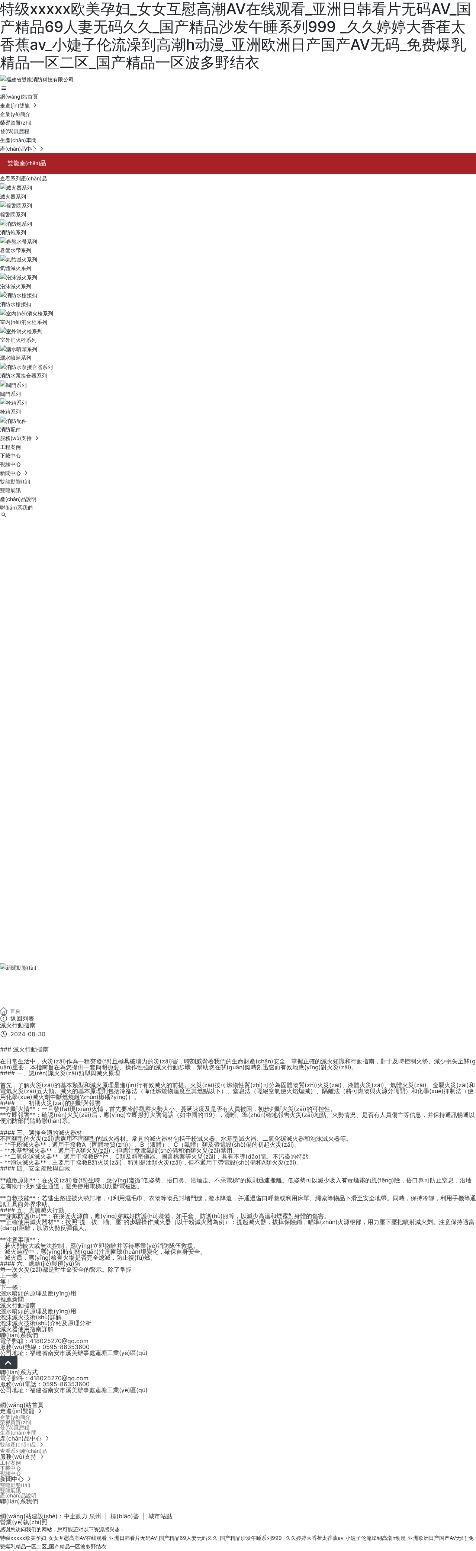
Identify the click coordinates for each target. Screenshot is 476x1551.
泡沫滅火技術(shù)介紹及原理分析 (45, 1323)
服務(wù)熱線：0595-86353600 (45, 1347)
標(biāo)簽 (124, 1516)
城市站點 (160, 1516)
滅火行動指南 (18, 1305)
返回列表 (21, 1018)
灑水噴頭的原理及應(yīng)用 (38, 1293)
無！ (6, 1281)
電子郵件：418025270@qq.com (44, 1378)
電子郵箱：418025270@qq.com (44, 1341)
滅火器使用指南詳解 (27, 1329)
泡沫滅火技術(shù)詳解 (31, 1317)
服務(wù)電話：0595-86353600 (45, 1384)
